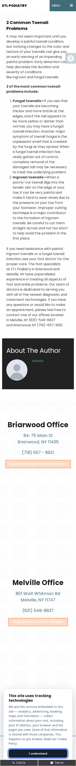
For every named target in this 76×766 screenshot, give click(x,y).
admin (38, 360)
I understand (38, 753)
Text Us (59, 763)
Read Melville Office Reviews (38, 622)
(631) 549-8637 (38, 610)
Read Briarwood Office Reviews (38, 464)
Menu (56, 5)
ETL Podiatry (14, 5)
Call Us (20, 763)
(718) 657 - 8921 (38, 452)
